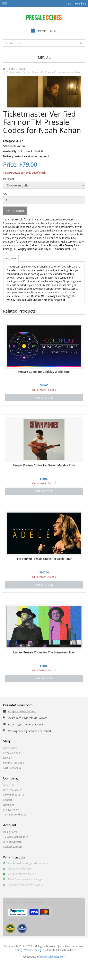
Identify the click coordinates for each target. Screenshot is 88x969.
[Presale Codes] (44, 17)
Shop (12, 68)
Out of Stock (15, 211)
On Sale (7, 758)
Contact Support (12, 846)
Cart (68, 3)
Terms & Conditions (14, 814)
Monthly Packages (13, 763)
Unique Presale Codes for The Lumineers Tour (44, 652)
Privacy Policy (11, 809)
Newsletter (9, 804)
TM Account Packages (15, 837)
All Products (10, 748)
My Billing (80, 3)
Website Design (33, 950)
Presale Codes (11, 753)
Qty (5, 193)
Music (22, 68)
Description (11, 258)
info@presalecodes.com (22, 711)
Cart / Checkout (12, 767)
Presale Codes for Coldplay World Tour (44, 372)
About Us (8, 785)
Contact (7, 800)
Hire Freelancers (12, 790)
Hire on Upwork (12, 842)
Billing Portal (10, 832)
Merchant (8, 179)
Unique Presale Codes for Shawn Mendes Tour (44, 465)
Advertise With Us (13, 795)
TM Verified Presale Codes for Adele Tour (44, 559)
